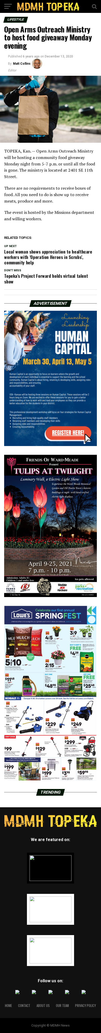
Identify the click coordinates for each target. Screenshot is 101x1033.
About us (43, 1005)
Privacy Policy (85, 1005)
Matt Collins (22, 63)
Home (8, 1005)
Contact (24, 1005)
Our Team (62, 1005)
